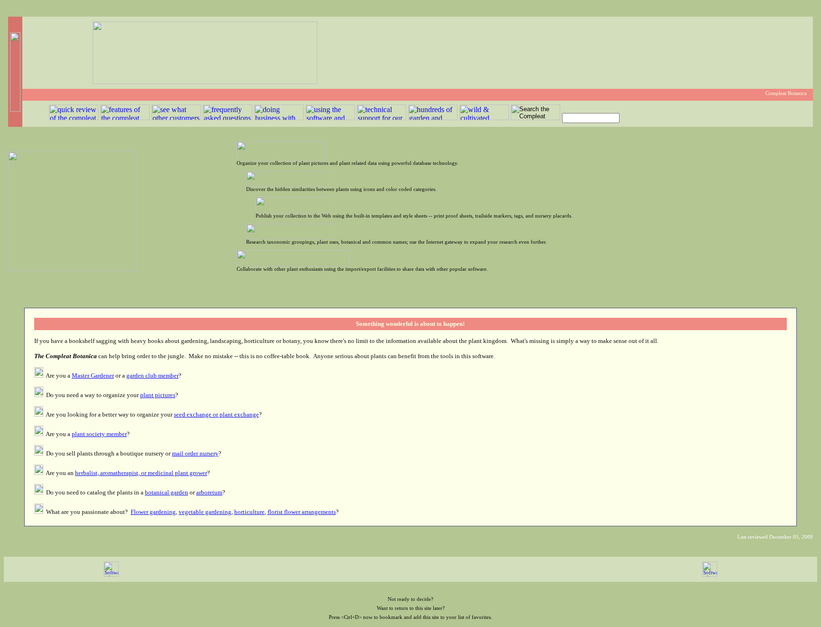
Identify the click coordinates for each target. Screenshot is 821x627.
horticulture (249, 511)
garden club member (152, 375)
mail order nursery (195, 453)
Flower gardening (153, 511)
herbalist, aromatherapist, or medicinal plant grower (141, 472)
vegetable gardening (205, 511)
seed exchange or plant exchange (216, 414)
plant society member (99, 433)
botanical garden (166, 492)
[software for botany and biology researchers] (709, 575)
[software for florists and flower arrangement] (111, 575)
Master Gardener (93, 375)
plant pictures (157, 395)
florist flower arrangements (301, 511)
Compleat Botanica (786, 93)
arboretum (209, 492)
